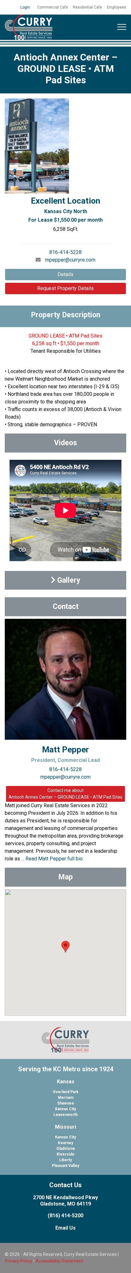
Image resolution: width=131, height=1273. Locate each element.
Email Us (65, 1228)
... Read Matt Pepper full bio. (52, 859)
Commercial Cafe (52, 7)
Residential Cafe (87, 7)
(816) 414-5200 (65, 1216)
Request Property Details (65, 288)
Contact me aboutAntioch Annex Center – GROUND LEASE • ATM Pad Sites (65, 794)
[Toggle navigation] (121, 27)
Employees (116, 7)
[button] (65, 946)
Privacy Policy (18, 1261)
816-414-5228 (65, 252)
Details (65, 274)
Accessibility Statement (59, 1261)
